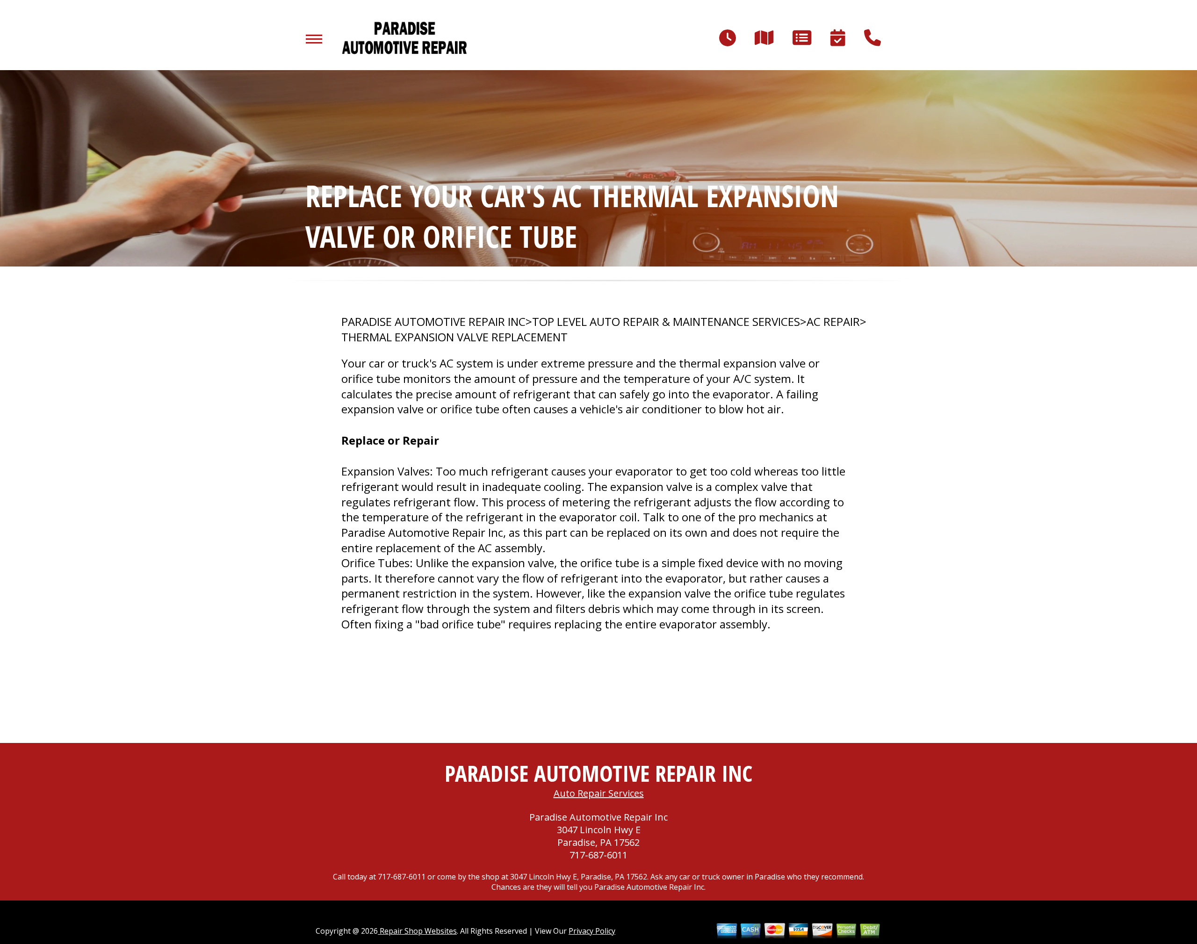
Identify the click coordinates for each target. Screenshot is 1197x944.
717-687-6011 (598, 855)
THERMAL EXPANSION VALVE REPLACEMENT (454, 337)
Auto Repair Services (599, 793)
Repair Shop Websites (417, 931)
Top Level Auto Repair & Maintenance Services (666, 321)
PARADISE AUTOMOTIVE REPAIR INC (433, 321)
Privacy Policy (592, 931)
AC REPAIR (833, 321)
